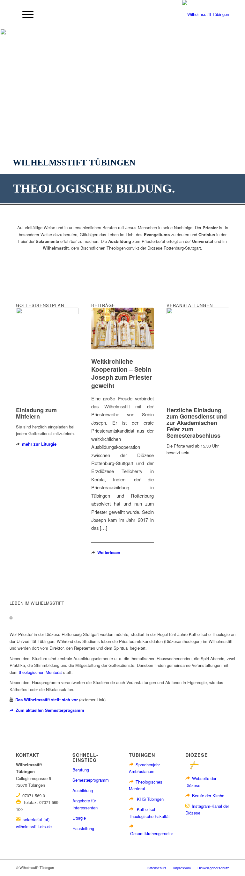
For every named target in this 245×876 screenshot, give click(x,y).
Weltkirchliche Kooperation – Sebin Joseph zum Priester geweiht (121, 373)
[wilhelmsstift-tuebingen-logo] (205, 14)
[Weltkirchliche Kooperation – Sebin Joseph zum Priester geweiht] (122, 328)
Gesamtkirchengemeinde (153, 833)
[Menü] (24, 14)
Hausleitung (83, 828)
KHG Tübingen (150, 799)
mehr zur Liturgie (39, 444)
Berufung (80, 770)
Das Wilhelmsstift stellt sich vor (46, 700)
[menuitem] (24, 14)
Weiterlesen (108, 552)
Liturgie (79, 818)
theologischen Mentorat (40, 672)
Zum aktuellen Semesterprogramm (50, 710)
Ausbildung (82, 790)
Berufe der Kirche (208, 795)
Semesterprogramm (90, 780)
